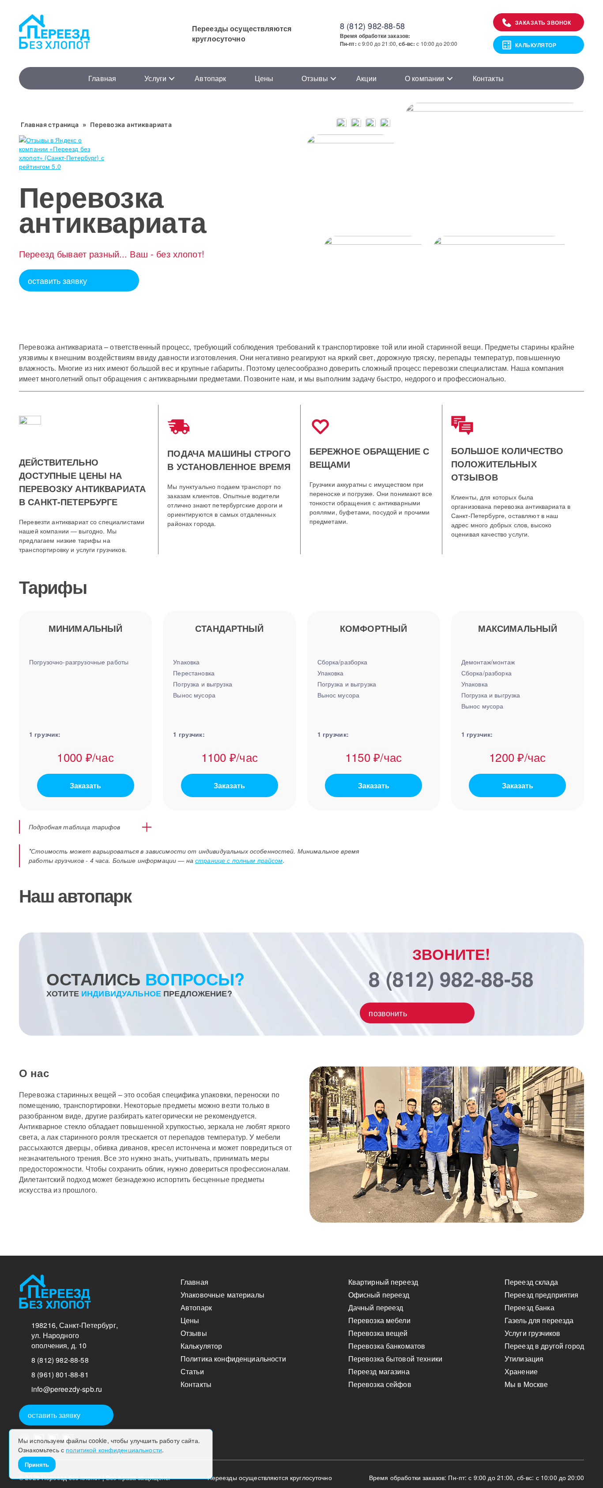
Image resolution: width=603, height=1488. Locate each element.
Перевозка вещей (378, 1333)
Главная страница (50, 124)
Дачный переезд (375, 1307)
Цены (264, 78)
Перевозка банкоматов (387, 1346)
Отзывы (315, 78)
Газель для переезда (539, 1320)
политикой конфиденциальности (114, 1449)
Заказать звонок (543, 22)
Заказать (85, 785)
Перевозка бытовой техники (395, 1359)
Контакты (488, 78)
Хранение (521, 1371)
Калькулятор (536, 45)
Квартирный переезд (383, 1282)
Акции (366, 78)
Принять (37, 1464)
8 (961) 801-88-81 (60, 1374)
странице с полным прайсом (239, 860)
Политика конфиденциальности (233, 1359)
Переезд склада (531, 1282)
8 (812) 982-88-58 (372, 25)
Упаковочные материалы (222, 1295)
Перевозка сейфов (379, 1384)
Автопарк (210, 78)
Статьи (192, 1371)
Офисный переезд (379, 1295)
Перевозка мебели (379, 1320)
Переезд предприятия (542, 1295)
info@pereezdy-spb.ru (66, 1389)
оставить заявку (57, 280)
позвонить (388, 1012)
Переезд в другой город (544, 1346)
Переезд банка (529, 1307)
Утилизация (524, 1359)
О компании (425, 78)
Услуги (155, 78)
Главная (102, 78)
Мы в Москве (526, 1384)
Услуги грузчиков (532, 1333)
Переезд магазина (379, 1371)
